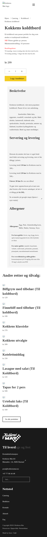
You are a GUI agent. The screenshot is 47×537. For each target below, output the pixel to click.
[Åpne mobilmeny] (33, 5)
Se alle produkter (11, 419)
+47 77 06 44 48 (9, 474)
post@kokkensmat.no (11, 469)
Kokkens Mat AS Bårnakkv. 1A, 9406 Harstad (13, 460)
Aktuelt (5, 514)
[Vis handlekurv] (43, 4)
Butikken (6, 501)
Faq (4, 520)
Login (15, 533)
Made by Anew (7, 533)
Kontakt (6, 508)
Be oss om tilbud (27, 181)
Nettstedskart (23, 528)
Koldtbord (25, 18)
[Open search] (38, 5)
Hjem (7, 18)
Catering (15, 18)
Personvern (6, 528)
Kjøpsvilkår (14, 528)
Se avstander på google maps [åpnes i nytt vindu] (24, 198)
